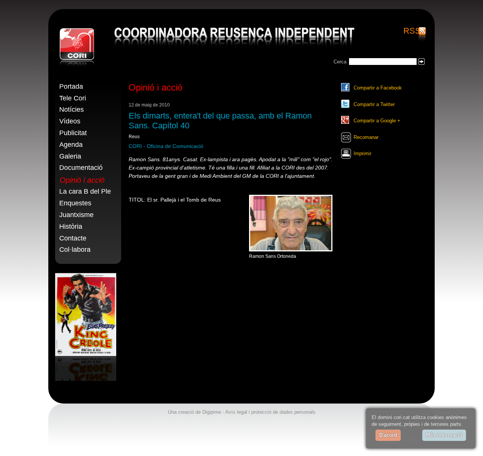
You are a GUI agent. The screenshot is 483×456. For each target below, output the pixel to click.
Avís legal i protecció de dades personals (270, 412)
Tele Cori (72, 98)
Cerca (340, 62)
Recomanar (366, 137)
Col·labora (75, 249)
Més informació (444, 435)
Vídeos (69, 121)
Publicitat (73, 133)
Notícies (71, 109)
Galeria (70, 156)
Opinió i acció (82, 180)
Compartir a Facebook (378, 88)
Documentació (81, 167)
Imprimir (362, 153)
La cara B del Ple (85, 191)
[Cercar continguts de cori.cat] (421, 61)
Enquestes (75, 203)
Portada (71, 86)
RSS (412, 31)
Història (70, 226)
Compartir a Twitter (374, 104)
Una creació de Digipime (194, 412)
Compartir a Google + (377, 120)
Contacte (72, 238)
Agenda (71, 144)
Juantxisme (76, 215)
